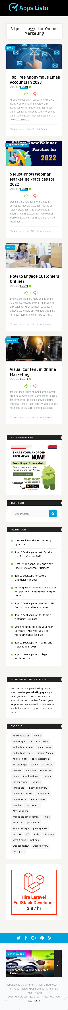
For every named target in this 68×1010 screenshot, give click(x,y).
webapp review (40, 846)
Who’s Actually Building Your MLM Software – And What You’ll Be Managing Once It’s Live (34, 630)
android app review (38, 741)
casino (34, 764)
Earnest (24, 87)
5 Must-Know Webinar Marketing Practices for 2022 (32, 179)
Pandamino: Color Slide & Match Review (29, 972)
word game (18, 851)
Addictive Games (21, 735)
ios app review (20, 782)
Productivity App (21, 828)
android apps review (23, 753)
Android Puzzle (20, 759)
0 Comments (45, 129)
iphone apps (43, 793)
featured (17, 770)
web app (34, 840)
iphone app (18, 788)
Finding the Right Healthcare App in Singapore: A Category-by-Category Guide (35, 591)
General (11, 340)
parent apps (33, 822)
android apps (44, 747)
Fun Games (45, 770)
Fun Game (31, 770)
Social (37, 834)
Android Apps (16, 954)
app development (41, 759)
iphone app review (38, 788)
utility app (49, 834)
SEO (27, 834)
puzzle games (40, 828)
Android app (19, 741)
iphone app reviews (23, 793)
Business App (20, 764)
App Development (17, 145)
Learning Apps (33, 805)
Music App (18, 822)
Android (37, 735)
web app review (21, 846)
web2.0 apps (19, 840)
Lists (10, 48)
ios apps (36, 782)
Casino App (47, 764)
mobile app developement (26, 817)
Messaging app (20, 811)
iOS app (47, 776)
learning (17, 805)
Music (47, 817)
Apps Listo (34, 1000)
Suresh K (14, 966)
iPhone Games (38, 799)
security (17, 834)
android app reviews (23, 747)
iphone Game (19, 799)
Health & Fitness (31, 776)
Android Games (45, 753)
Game (16, 776)
